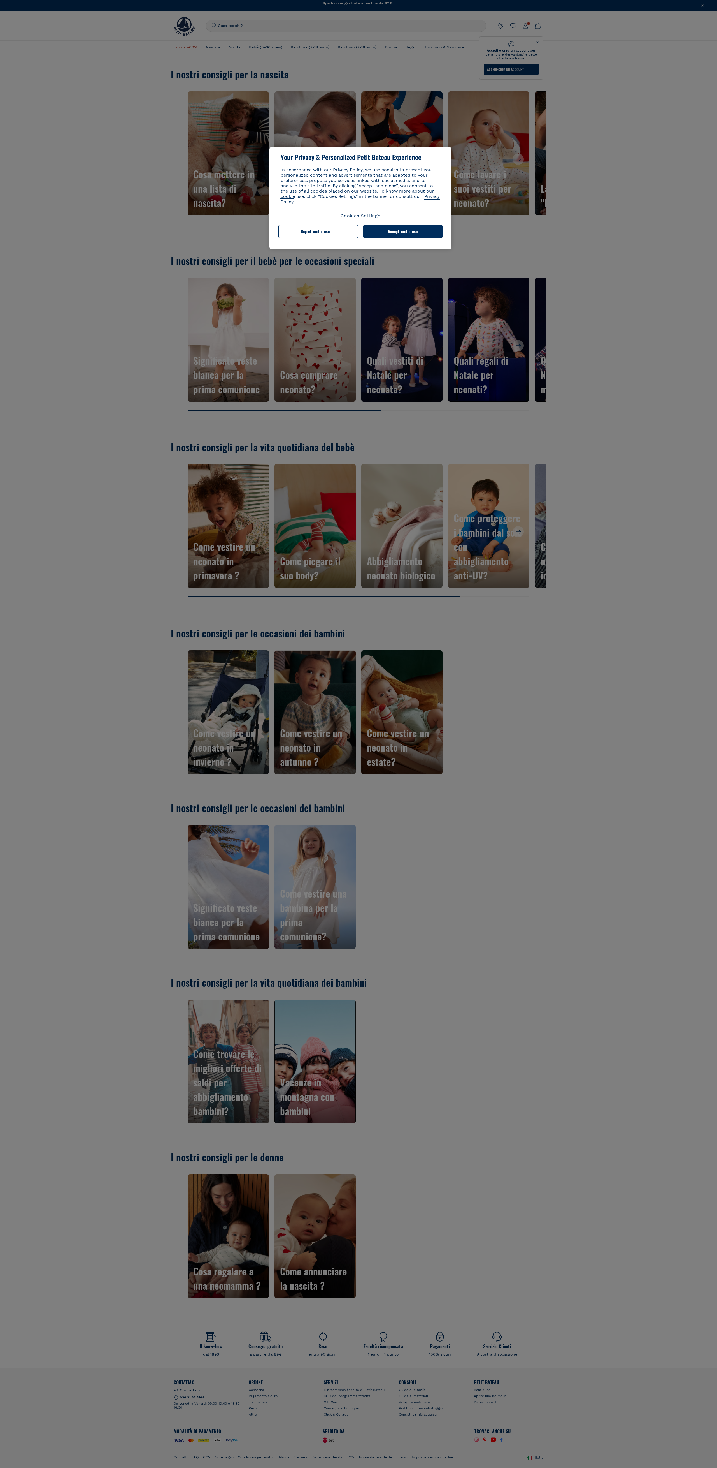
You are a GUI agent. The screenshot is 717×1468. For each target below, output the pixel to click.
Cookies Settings (360, 215)
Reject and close (315, 231)
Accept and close (403, 231)
